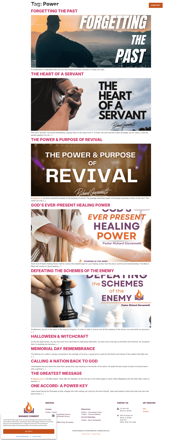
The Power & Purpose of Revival (66, 139)
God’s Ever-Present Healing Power (70, 205)
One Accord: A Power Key (59, 385)
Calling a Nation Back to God (64, 361)
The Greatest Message (56, 373)
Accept (29, 431)
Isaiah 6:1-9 (37, 198)
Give (114, 5)
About (57, 5)
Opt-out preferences (22, 436)
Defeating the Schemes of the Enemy (72, 270)
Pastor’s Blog (139, 5)
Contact (156, 5)
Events (90, 5)
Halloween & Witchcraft (59, 336)
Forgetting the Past (54, 11)
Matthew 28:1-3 (39, 379)
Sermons (103, 5)
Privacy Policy (37, 436)
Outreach (73, 5)
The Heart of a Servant (57, 74)
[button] (53, 416)
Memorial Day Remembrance (63, 348)
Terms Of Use (86, 434)
